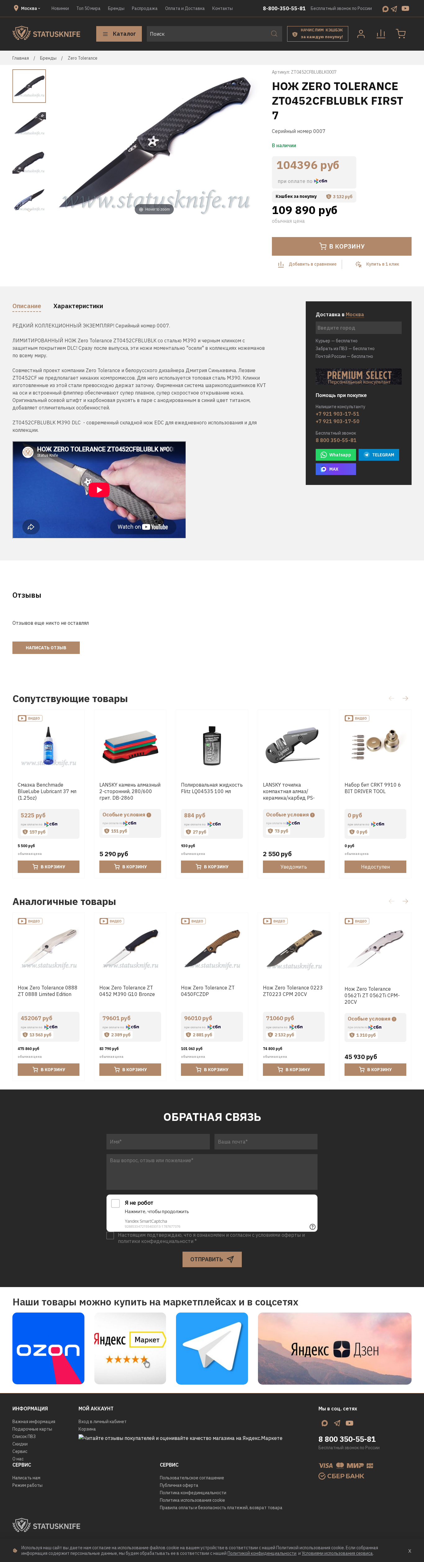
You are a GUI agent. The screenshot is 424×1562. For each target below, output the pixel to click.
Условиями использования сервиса (337, 1553)
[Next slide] (29, 210)
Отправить (206, 1259)
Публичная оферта (179, 1485)
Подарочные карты (32, 1429)
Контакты (222, 8)
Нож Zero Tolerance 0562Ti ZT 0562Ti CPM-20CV (372, 995)
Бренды (116, 8)
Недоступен (375, 867)
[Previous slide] (61, 143)
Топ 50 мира (88, 8)
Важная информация (33, 1421)
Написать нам (26, 1478)
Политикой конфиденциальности (262, 1553)
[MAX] (385, 8)
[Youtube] (405, 8)
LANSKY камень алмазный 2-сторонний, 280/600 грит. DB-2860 (129, 791)
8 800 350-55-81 (336, 440)
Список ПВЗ (24, 1436)
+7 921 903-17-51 (337, 414)
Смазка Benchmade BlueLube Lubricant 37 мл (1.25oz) (47, 791)
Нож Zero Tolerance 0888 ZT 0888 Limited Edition (48, 990)
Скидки (20, 1444)
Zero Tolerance (82, 58)
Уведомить (294, 867)
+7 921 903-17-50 (337, 421)
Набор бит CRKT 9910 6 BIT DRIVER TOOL (373, 788)
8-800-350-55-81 (284, 8)
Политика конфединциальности (193, 1493)
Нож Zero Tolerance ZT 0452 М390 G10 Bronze (127, 990)
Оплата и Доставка (185, 8)
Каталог (124, 33)
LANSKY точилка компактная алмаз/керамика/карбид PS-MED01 (289, 794)
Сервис (19, 1451)
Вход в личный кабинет (103, 1421)
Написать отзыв (46, 648)
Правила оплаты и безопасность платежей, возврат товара (221, 1507)
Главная (20, 58)
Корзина (87, 1429)
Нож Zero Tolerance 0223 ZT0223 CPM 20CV (293, 990)
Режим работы (27, 1485)
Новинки (60, 8)
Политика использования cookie (192, 1500)
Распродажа (145, 8)
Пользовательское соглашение (192, 1478)
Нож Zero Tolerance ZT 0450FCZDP (208, 990)
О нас (18, 1459)
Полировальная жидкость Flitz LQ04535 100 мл (212, 788)
